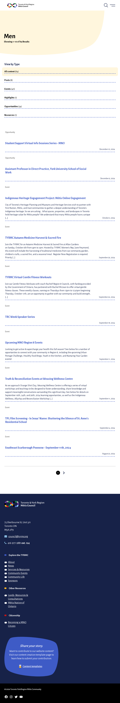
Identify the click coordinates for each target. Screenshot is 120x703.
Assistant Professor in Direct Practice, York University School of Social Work (45, 170)
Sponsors (13, 580)
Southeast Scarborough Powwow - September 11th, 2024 (38, 447)
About (11, 562)
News (11, 565)
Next (62, 472)
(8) (8, 80)
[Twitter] (16, 697)
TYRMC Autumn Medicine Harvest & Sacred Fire (33, 237)
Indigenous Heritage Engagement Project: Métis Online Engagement (45, 198)
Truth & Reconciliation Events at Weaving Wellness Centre (39, 378)
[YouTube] (21, 697)
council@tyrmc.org (18, 536)
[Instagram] (11, 697)
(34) (13, 106)
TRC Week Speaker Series (20, 316)
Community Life (16, 576)
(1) (10, 97)
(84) (11, 71)
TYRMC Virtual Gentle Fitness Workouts (28, 277)
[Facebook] (6, 697)
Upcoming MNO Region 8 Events (23, 342)
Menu (113, 5)
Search (105, 5)
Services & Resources (19, 569)
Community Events (18, 573)
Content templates (32, 666)
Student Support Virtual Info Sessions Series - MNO (35, 143)
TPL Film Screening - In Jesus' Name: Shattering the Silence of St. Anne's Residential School (47, 420)
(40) (9, 89)
